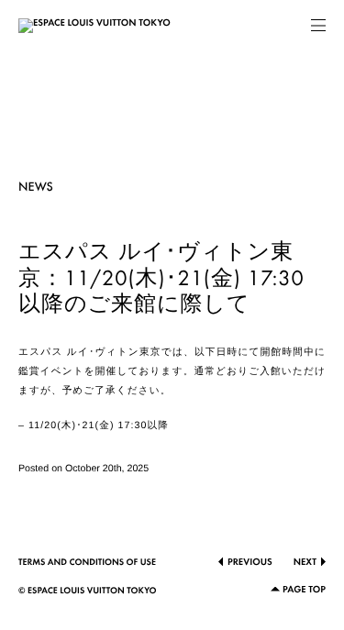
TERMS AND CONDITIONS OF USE (87, 563)
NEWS (35, 188)
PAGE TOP (304, 590)
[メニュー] (318, 26)
